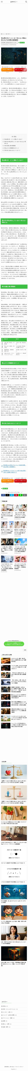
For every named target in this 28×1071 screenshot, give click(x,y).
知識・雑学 (22, 42)
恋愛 (5, 1021)
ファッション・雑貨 (8, 1018)
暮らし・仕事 (7, 1024)
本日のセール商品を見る (7, 69)
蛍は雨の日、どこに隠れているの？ (13, 139)
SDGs (5, 1006)
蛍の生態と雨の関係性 (10, 145)
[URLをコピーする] (25, 495)
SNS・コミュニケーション (10, 1009)
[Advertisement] (14, 18)
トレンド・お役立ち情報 (10, 1015)
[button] (3, 495)
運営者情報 (7, 1066)
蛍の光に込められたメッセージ (12, 150)
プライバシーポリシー (19, 1066)
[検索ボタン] (26, 2)
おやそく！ (14, 2)
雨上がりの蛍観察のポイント (11, 148)
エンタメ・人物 (7, 1012)
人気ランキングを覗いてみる (20, 69)
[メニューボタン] (2, 2)
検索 (25, 650)
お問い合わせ (11, 1066)
